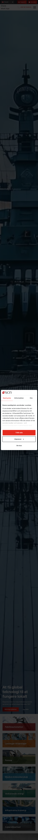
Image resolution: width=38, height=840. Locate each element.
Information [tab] (19, 398)
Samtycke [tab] (7, 398)
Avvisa (19, 445)
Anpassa (17, 439)
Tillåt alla (19, 433)
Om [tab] (31, 398)
